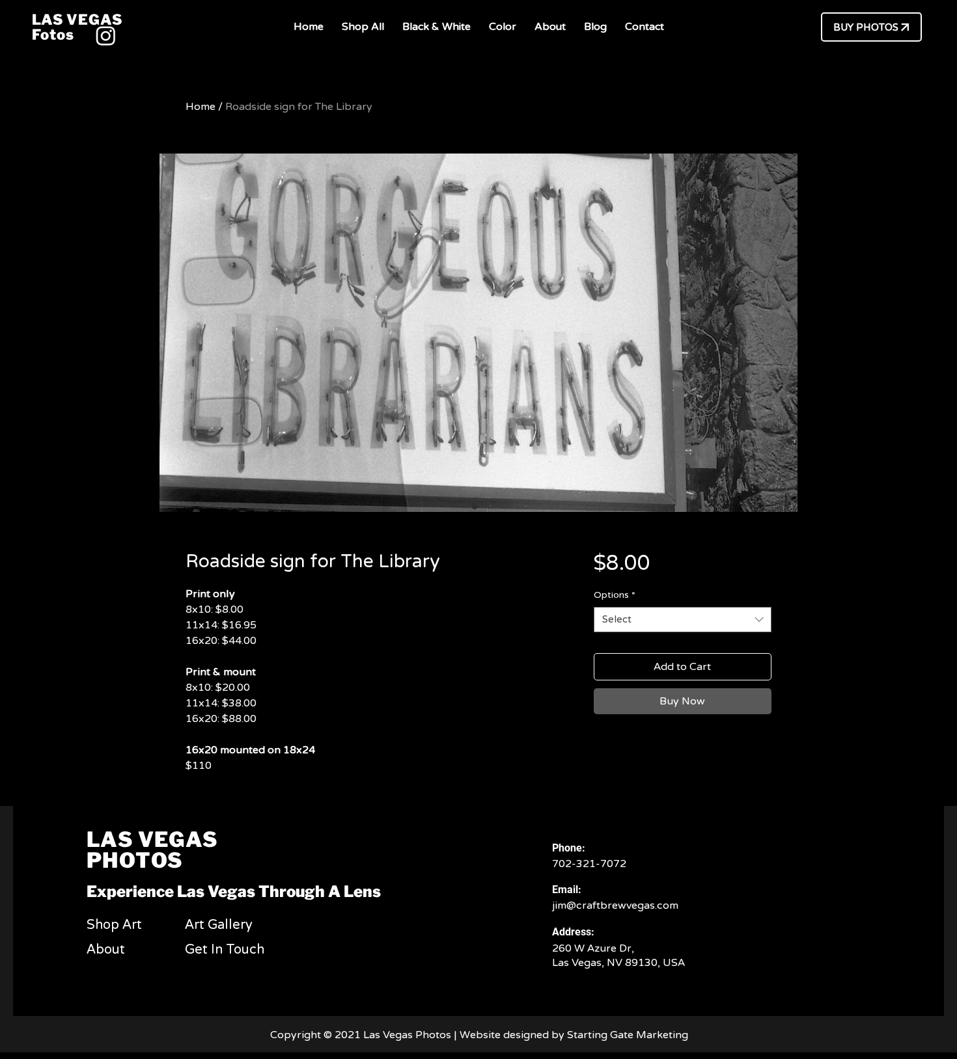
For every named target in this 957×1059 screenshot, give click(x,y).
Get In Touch (224, 950)
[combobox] (682, 619)
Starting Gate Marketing (629, 1034)
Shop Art (114, 925)
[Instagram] (105, 35)
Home (200, 106)
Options (614, 594)
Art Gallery (219, 925)
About (106, 950)
